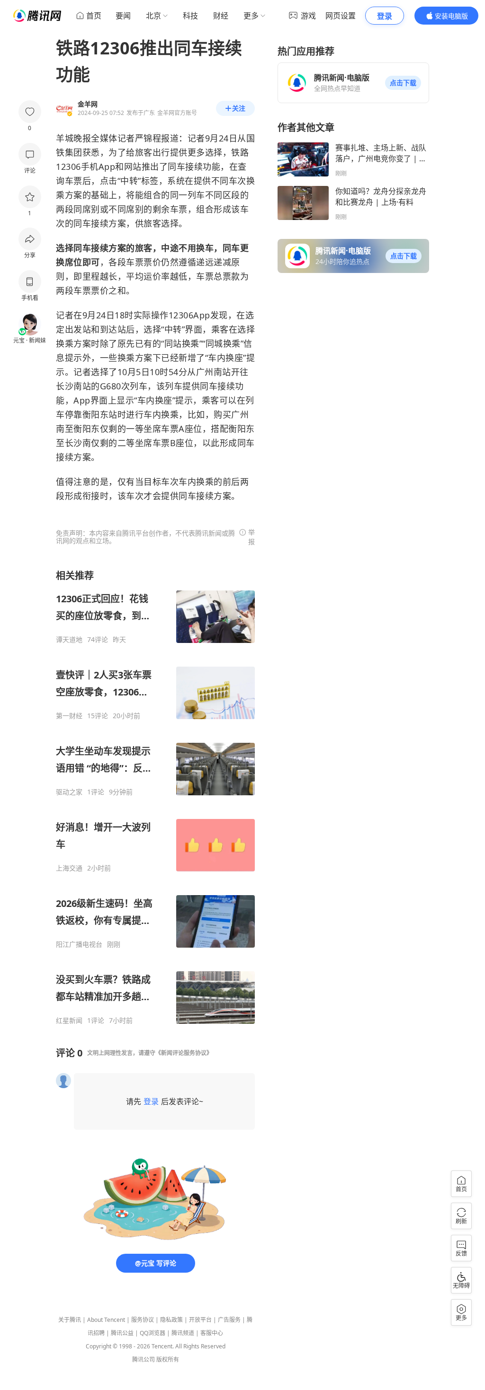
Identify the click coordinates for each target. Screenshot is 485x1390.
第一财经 (69, 716)
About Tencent (106, 1320)
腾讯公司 (143, 1359)
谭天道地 (69, 639)
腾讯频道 (182, 1333)
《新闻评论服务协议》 (183, 1053)
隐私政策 (171, 1320)
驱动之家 (69, 792)
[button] (403, 83)
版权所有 (167, 1359)
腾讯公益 (122, 1333)
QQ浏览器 (152, 1333)
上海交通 (69, 868)
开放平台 (200, 1320)
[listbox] (155, 797)
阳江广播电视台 (79, 944)
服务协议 (142, 1320)
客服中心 (211, 1333)
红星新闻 (69, 1020)
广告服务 (229, 1320)
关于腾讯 (69, 1320)
